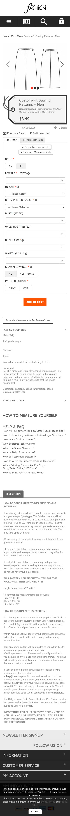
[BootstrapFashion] (24, 8)
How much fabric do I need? (19, 439)
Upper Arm (13, 240)
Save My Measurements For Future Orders (28, 320)
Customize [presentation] (12, 140)
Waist (14, 253)
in (21, 166)
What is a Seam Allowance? (18, 447)
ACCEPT (35, 811)
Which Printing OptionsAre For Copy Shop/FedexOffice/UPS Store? (24, 467)
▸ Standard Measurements (36, 152)
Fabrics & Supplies (14, 330)
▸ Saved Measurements (35, 147)
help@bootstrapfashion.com (20, 676)
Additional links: (14, 400)
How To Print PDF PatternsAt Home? (24, 472)
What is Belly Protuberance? (19, 452)
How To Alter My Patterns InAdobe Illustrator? (29, 460)
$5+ (13, 36)
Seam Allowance (17, 267)
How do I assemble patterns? (19, 456)
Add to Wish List (41, 133)
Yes (27, 274)
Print (12, 288)
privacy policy (48, 801)
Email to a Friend (16, 133)
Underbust (18, 226)
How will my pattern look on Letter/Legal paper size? (34, 430)
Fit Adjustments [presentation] (33, 140)
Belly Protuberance (19, 200)
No (10, 274)
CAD (25, 288)
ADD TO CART (35, 302)
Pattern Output (16, 281)
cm (10, 166)
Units (9, 159)
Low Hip (16, 173)
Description (13, 494)
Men (19, 36)
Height (10, 186)
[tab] (11, 140)
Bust (14, 213)
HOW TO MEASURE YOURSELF (30, 415)
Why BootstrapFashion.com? (19, 443)
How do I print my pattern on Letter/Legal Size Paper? (34, 435)
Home (6, 36)
